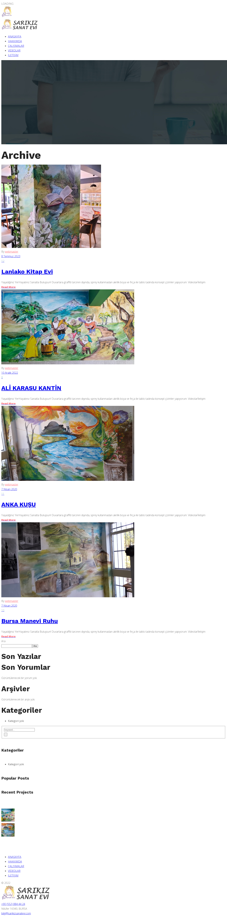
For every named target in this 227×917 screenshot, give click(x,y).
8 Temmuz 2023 (10, 256)
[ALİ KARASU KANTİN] (8, 821)
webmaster (11, 251)
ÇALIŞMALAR (16, 46)
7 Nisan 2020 (9, 489)
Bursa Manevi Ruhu (29, 620)
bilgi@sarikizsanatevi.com (16, 913)
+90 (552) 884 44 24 (13, 904)
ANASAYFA (14, 36)
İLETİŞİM (13, 55)
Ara (3, 641)
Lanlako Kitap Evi (27, 271)
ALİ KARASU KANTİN (31, 388)
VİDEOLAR (14, 50)
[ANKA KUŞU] (8, 835)
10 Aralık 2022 (9, 373)
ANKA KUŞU (18, 504)
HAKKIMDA (15, 41)
